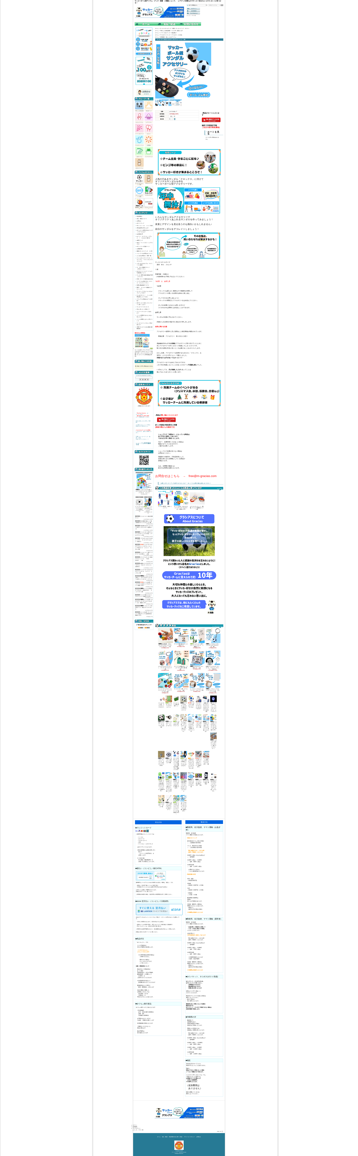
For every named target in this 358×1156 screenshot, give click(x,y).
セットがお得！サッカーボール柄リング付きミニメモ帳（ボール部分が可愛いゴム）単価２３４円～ (176, 764)
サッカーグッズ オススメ (182, 28)
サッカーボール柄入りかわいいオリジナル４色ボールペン (169, 806)
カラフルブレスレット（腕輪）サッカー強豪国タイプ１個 (196, 508)
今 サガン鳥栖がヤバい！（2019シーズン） (143, 268)
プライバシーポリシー (189, 1136)
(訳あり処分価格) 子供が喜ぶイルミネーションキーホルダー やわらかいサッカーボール (184, 785)
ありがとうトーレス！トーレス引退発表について (144, 272)
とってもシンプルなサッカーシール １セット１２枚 (196, 689)
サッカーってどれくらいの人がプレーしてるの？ (144, 292)
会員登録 (193, 11)
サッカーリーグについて (143, 307)
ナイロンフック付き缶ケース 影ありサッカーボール (143, 607)
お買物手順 (139, 248)
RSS (140, 627)
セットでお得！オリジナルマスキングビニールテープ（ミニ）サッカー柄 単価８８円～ (176, 808)
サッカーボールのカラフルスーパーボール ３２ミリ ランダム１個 (144, 571)
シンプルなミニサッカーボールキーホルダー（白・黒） (212, 645)
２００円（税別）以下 (177, 30)
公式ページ (142, 891)
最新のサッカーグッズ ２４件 (144, 251)
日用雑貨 (162, 37)
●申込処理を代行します (143, 228)
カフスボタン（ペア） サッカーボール (169, 723)
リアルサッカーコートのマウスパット (169, 705)
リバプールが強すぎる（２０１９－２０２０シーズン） (144, 282)
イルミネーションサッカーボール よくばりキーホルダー (198, 705)
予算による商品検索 (165, 30)
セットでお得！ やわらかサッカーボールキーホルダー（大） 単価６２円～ (144, 601)
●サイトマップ (140, 223)
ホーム (146, 24)
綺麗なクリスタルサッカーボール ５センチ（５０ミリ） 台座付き (144, 565)
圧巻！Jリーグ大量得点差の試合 (145, 279)
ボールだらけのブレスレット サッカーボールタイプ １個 (165, 668)
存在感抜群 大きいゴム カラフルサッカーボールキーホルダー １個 (165, 645)
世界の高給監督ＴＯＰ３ (143, 285)
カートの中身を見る (144, 361)
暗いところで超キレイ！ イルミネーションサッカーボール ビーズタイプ (213, 707)
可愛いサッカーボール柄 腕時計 (206, 782)
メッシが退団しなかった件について (144, 320)
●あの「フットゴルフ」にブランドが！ (145, 243)
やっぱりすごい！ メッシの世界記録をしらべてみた (144, 296)
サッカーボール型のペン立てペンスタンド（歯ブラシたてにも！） (214, 744)
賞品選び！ (174, 32)
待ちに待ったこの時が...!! (143, 309)
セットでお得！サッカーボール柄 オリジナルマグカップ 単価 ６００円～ (206, 726)
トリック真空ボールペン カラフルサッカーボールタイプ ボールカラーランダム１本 (191, 763)
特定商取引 (139, 216)
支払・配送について (168, 24)
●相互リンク (140, 240)
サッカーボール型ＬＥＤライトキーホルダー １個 (199, 724)
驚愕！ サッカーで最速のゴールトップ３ (144, 288)
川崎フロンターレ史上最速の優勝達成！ (144, 327)
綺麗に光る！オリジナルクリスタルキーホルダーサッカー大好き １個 (206, 707)
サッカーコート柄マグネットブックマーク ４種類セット (196, 645)
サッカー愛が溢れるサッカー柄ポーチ (181, 644)
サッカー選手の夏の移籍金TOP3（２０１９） (145, 275)
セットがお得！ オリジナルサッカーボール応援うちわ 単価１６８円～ (176, 784)
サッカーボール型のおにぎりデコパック (176, 723)
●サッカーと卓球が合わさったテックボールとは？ (145, 231)
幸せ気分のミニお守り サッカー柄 (161, 804)
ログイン (193, 9)
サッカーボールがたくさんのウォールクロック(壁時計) (139, 508)
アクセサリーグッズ (165, 35)
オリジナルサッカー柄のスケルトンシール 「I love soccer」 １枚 (144, 559)
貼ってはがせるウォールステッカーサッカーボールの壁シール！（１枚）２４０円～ (214, 785)
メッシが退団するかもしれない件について (144, 316)
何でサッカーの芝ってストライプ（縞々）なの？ (144, 303)
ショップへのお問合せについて (144, 253)
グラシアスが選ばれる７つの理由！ (144, 299)
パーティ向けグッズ (165, 32)
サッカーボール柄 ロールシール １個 (181, 689)
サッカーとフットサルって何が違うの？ (144, 323)
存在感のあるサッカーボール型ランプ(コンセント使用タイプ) (144, 527)
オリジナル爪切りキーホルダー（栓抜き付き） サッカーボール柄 (143, 590)
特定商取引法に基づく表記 (175, 1136)
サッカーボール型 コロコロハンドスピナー (161, 705)
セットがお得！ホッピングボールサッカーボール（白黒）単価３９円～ (183, 807)
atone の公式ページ (144, 932)
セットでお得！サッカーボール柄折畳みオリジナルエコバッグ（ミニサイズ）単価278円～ (161, 785)
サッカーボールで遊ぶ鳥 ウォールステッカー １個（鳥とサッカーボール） (183, 726)
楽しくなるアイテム (171, 37)
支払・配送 (165, 1136)
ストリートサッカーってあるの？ (144, 312)
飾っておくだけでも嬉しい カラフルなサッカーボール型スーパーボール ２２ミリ (144, 491)
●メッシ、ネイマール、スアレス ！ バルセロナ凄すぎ (144, 237)
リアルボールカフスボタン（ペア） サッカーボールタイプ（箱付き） (144, 540)
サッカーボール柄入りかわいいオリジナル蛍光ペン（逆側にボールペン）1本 (191, 726)
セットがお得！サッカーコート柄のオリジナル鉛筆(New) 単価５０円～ (144, 614)
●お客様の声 (140, 234)
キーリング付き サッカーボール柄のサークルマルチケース (184, 706)
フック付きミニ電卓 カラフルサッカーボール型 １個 (206, 761)
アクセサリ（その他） (177, 35)
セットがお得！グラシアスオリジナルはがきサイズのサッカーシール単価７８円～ (144, 351)
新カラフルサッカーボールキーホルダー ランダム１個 (191, 783)
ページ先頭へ (220, 1131)
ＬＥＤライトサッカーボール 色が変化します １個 (199, 782)
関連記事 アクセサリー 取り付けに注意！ (173, 336)
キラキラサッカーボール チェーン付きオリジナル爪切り (161, 762)
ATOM (147, 627)
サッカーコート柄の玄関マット (176, 704)
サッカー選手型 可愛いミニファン (165, 507)
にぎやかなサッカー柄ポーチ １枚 (198, 667)
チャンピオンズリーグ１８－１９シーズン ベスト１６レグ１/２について (145, 259)
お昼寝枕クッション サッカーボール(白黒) (161, 724)
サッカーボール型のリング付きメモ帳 (169, 760)
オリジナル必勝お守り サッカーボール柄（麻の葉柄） (181, 668)
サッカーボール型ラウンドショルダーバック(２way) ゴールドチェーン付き (144, 533)
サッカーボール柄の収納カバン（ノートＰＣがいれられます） (148, 508)
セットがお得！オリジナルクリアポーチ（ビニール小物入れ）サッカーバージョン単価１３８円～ (169, 786)
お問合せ (190, 24)
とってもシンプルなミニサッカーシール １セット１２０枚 (212, 690)
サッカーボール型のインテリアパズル (191, 705)
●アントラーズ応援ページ (143, 246)
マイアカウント (193, 13)
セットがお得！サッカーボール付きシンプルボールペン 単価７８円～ (143, 584)
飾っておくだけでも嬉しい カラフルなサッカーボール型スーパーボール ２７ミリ (143, 577)
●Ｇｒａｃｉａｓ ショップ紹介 (145, 225)
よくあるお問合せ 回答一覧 (144, 255)
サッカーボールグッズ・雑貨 (167, 28)
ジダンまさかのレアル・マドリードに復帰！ (144, 264)
